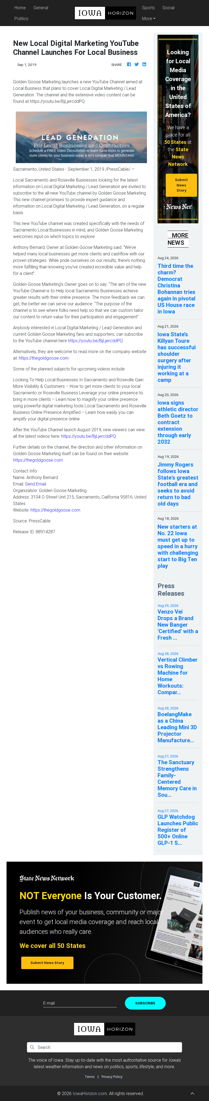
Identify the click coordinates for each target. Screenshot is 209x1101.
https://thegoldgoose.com (44, 358)
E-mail (49, 1003)
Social (168, 7)
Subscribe (145, 1003)
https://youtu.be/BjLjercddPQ (95, 340)
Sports (148, 7)
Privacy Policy (112, 1076)
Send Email (35, 484)
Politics (21, 18)
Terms (90, 1076)
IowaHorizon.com (90, 1093)
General (40, 7)
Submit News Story (181, 185)
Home (20, 7)
